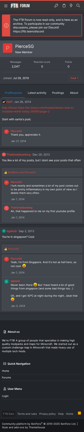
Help (61, 413)
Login (5, 395)
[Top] (75, 413)
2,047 (16, 66)
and (22, 172)
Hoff (9, 101)
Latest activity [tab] (37, 92)
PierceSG (16, 131)
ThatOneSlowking (18, 154)
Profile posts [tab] (13, 92)
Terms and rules (27, 413)
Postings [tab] (58, 92)
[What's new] (71, 5)
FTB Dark (8, 413)
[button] (6, 5)
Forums (6, 377)
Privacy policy (47, 413)
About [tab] (74, 92)
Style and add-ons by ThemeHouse (23, 427)
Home (5, 370)
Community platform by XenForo (39, 423)
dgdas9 (11, 231)
